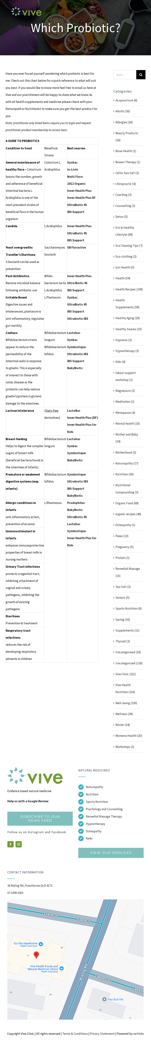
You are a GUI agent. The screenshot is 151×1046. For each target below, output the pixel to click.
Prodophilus (76, 503)
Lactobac (73, 333)
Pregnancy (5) (124, 547)
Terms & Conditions (75, 1034)
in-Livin (72, 169)
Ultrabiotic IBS (77, 319)
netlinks (138, 1034)
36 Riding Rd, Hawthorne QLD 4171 (29, 886)
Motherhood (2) (125, 452)
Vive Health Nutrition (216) (125, 688)
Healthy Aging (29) (127, 318)
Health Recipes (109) (129, 289)
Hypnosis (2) (123, 340)
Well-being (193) (126, 703)
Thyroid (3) (122, 641)
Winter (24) (122, 725)
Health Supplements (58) (127, 303)
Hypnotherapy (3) (127, 351)
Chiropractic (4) (125, 184)
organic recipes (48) (128, 514)
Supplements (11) (127, 630)
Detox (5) (121, 217)
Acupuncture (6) (126, 100)
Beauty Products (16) (126, 136)
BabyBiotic (75, 510)
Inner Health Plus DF (81, 198)
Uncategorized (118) (129, 663)
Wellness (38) (124, 714)
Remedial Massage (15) (127, 572)
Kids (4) (120, 362)
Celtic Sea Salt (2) (127, 173)
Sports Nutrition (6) (128, 608)
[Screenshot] (75, 901)
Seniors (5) (122, 598)
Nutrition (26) (124, 474)
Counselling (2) (125, 206)
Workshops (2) (124, 747)
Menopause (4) (125, 413)
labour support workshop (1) (125, 376)
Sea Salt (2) (123, 587)
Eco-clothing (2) (126, 256)
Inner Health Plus (79, 191)
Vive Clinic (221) (125, 674)
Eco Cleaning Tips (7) (129, 246)
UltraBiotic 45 (77, 205)
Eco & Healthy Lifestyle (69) (124, 231)
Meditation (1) (124, 402)
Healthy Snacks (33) (128, 329)
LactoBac (73, 411)
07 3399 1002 (15, 893)
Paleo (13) (122, 536)
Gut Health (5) (124, 267)
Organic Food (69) (127, 503)
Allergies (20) (124, 122)
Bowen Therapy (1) (127, 162)
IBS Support (75, 212)
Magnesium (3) (125, 391)
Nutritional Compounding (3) (126, 488)
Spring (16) (122, 619)
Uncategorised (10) (128, 652)
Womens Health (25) (128, 736)
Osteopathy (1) (125, 525)
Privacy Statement (102, 1034)
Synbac (72, 162)
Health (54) (122, 278)
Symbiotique (76, 347)
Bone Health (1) (125, 151)
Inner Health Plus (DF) (82, 418)
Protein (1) (122, 558)
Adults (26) (122, 111)
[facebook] (10, 844)
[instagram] (18, 844)
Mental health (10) (127, 423)
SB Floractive (76, 247)
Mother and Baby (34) (126, 437)
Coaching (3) (123, 195)
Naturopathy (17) (126, 463)
